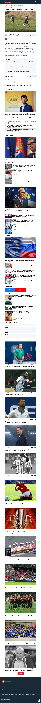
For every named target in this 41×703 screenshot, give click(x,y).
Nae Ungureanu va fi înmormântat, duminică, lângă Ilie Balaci (19, 670)
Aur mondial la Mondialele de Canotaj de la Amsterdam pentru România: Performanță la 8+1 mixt (19, 560)
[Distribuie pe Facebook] (31, 35)
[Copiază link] (28, 35)
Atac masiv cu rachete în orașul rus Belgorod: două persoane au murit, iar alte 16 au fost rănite (22, 182)
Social (8, 118)
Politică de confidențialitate (16, 684)
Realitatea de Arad (21, 694)
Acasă (6, 5)
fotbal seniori (8, 82)
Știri (9, 5)
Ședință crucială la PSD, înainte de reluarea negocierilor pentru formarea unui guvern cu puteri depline (23, 226)
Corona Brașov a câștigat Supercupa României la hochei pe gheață (20, 643)
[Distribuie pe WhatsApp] (33, 35)
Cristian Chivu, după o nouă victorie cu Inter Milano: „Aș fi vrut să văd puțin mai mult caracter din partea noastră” (21, 70)
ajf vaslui (17, 82)
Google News (28, 85)
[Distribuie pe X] (35, 35)
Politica (6, 115)
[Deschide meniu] (35, 2)
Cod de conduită (23, 684)
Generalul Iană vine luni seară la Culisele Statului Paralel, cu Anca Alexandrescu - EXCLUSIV (23, 216)
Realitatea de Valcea (31, 691)
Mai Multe (20, 673)
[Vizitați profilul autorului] (6, 35)
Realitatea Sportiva (10, 691)
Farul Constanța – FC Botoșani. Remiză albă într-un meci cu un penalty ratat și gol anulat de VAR (19, 532)
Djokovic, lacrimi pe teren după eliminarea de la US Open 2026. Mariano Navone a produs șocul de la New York (21, 67)
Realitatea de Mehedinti (35, 692)
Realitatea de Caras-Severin (5, 694)
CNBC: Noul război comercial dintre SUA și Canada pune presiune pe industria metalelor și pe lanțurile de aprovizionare (23, 276)
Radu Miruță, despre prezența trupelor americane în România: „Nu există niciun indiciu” (23, 231)
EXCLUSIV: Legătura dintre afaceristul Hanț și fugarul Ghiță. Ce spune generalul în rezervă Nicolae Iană (23, 221)
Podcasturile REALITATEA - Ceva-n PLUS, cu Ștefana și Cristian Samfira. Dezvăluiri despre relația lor (20, 126)
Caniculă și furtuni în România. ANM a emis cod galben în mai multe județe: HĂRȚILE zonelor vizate (23, 318)
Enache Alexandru (15, 34)
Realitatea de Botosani (13, 692)
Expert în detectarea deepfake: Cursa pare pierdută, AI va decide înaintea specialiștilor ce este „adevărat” (24, 166)
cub (13, 82)
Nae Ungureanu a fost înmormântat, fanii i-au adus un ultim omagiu (20, 477)
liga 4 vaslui (23, 82)
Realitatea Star (16, 691)
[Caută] (32, 2)
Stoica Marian (33, 364)
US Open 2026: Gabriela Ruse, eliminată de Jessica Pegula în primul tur (20, 62)
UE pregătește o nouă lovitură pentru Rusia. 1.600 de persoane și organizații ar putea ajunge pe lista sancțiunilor (19, 261)
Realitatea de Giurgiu (35, 694)
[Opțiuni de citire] (39, 701)
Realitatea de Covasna (23, 691)
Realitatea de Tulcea (28, 694)
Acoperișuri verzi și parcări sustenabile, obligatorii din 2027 (19, 117)
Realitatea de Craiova (27, 692)
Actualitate (9, 127)
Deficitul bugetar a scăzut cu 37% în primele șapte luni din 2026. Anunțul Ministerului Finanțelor (24, 266)
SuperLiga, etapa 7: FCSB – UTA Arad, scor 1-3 (17, 64)
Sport (11, 5)
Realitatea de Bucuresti (4, 692)
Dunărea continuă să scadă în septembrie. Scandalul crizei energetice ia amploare (23, 171)
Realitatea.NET (3, 691)
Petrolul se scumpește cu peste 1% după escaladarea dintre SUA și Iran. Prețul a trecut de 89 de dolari (23, 271)
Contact (2, 684)
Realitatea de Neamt (14, 694)
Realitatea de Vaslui (32, 419)
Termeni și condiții (7, 684)
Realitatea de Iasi (20, 692)
